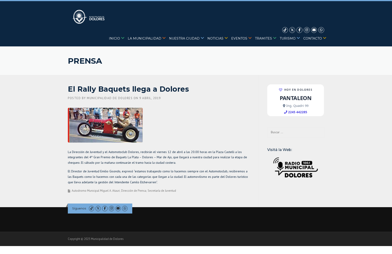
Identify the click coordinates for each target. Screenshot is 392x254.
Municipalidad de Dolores (109, 98)
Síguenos (79, 208)
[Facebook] (299, 30)
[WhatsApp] (321, 30)
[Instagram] (307, 30)
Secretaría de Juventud (162, 191)
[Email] (314, 30)
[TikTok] (285, 30)
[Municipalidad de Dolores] (89, 17)
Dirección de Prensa (133, 191)
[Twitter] (292, 30)
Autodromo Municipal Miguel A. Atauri (96, 191)
